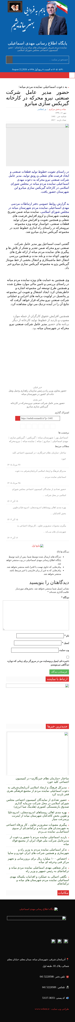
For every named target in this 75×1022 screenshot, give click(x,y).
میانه (39, 441)
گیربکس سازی (17, 437)
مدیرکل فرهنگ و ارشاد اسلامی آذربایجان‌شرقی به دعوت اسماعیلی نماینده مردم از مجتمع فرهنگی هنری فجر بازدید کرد (38, 791)
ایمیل (65, 643)
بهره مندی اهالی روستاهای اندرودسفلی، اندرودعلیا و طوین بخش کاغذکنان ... (39, 510)
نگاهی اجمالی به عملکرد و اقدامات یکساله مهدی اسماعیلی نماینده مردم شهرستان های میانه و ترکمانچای (39, 880)
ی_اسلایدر (42, 109)
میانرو (47, 441)
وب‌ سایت (64, 650)
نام (66, 635)
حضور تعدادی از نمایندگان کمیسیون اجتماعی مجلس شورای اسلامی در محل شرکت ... (39, 492)
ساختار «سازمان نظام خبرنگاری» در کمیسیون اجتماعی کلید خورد (39, 455)
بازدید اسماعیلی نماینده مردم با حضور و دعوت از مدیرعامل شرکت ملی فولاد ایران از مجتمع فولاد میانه (39, 841)
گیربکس (31, 437)
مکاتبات (63, 892)
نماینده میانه (28, 441)
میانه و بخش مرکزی (57, 109)
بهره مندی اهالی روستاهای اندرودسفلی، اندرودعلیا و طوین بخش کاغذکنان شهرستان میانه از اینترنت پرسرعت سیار (38, 816)
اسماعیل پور (62, 437)
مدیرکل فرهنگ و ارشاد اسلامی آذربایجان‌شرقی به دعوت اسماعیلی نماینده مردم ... (40, 474)
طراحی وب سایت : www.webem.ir (51, 1009)
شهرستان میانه (45, 437)
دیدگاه (65, 597)
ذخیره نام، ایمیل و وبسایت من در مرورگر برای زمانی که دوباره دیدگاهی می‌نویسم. (38, 663)
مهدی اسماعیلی (60, 441)
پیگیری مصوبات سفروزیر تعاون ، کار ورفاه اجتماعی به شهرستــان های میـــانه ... (41, 528)
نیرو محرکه (14, 441)
